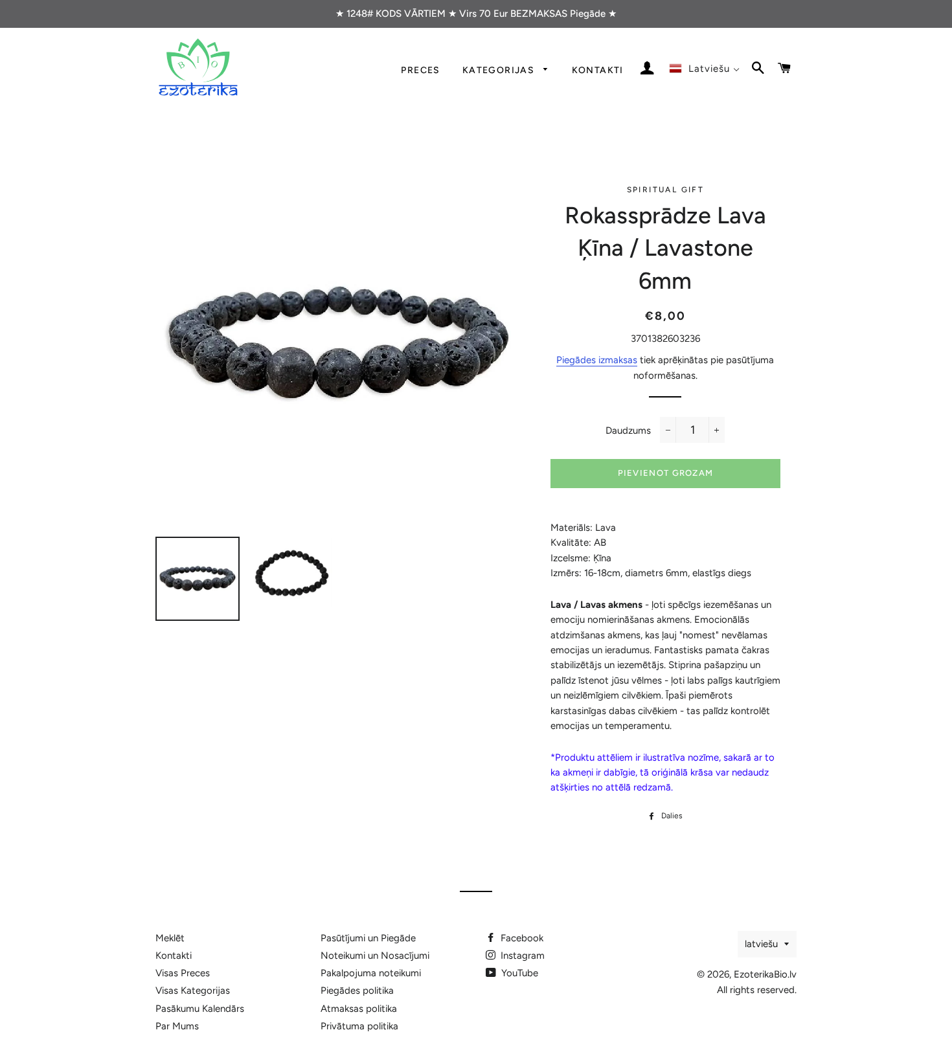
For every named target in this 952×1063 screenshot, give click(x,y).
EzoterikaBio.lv (765, 974)
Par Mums (177, 1026)
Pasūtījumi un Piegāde (368, 938)
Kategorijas (500, 70)
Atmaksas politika (359, 1008)
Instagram (521, 955)
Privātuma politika (359, 1026)
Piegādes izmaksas (596, 360)
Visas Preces (182, 973)
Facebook (520, 938)
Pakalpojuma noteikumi (371, 973)
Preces (420, 70)
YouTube (518, 973)
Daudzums (628, 430)
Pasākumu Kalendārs (199, 1008)
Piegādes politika (357, 990)
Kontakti (598, 70)
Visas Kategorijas (192, 990)
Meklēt (170, 938)
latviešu (761, 944)
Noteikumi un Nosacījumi (375, 955)
